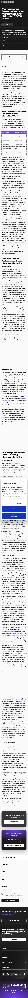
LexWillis (2, 44)
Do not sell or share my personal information (14, 515)
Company (5, 948)
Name (3, 872)
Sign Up (14, 939)
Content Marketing (7, 24)
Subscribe (14, 822)
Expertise (5, 957)
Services (4, 953)
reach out (20, 804)
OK (14, 509)
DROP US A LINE (14, 920)
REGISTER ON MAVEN (14, 845)
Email (3, 879)
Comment (5, 864)
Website (4, 887)
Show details (20, 503)
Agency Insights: (7, 962)
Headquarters (6, 967)
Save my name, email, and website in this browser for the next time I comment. (14, 894)
